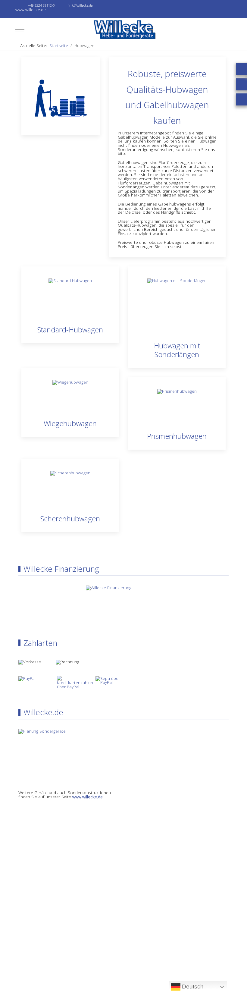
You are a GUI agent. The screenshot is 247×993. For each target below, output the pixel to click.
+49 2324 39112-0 (41, 5)
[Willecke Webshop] (123, 29)
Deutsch (192, 986)
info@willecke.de (80, 5)
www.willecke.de (87, 797)
